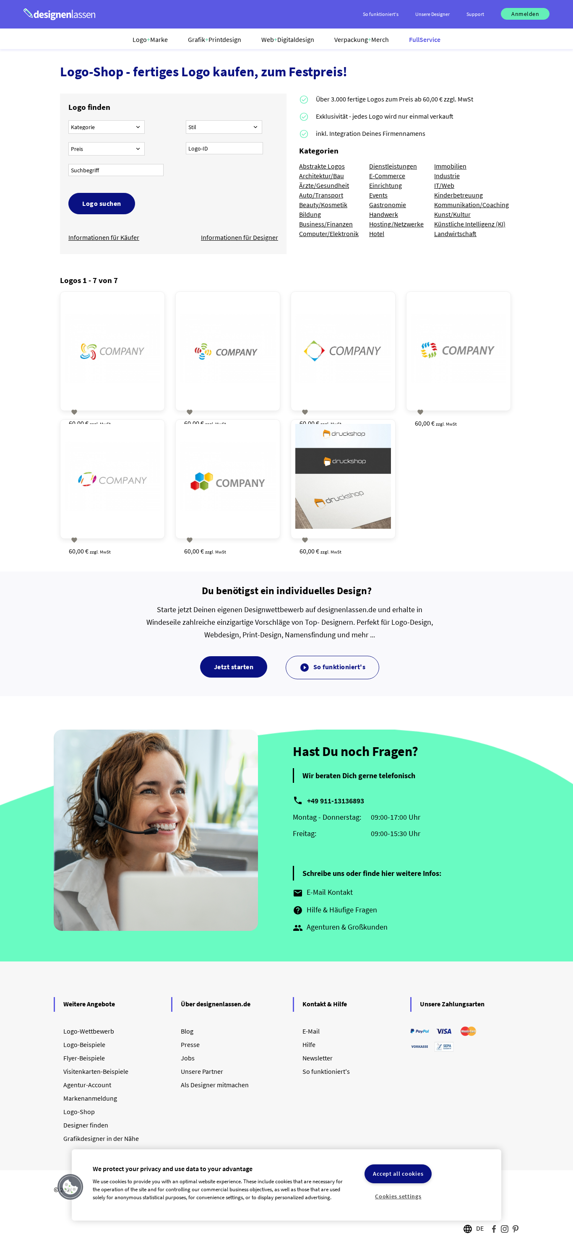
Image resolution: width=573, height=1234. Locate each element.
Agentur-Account (87, 1085)
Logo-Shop (79, 1111)
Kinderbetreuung (458, 195)
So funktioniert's (332, 667)
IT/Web (444, 185)
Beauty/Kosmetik (323, 204)
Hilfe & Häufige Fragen (335, 910)
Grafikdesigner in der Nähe (101, 1138)
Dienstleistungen (393, 166)
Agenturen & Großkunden (340, 927)
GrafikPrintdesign (214, 39)
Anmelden (525, 14)
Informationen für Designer (239, 237)
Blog (187, 1031)
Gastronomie (387, 204)
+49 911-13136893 (335, 800)
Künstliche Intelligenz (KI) (469, 224)
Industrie (447, 175)
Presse (190, 1044)
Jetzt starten (234, 666)
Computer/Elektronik (329, 233)
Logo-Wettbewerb (88, 1031)
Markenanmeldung (90, 1098)
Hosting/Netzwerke (396, 224)
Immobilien (450, 166)
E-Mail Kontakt (323, 892)
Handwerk (383, 214)
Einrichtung (385, 185)
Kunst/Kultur (452, 214)
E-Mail (311, 1031)
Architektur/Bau (321, 175)
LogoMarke (150, 39)
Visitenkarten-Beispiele (95, 1071)
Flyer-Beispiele (84, 1058)
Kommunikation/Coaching (471, 204)
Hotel (376, 233)
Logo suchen (101, 203)
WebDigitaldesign (287, 39)
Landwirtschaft (455, 233)
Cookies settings (398, 1196)
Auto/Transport (321, 195)
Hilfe (308, 1044)
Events (378, 195)
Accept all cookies (398, 1173)
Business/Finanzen (326, 224)
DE (480, 1228)
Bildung (310, 214)
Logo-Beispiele (84, 1044)
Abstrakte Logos (322, 166)
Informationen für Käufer (103, 237)
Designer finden (85, 1125)
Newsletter (317, 1058)
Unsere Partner (202, 1071)
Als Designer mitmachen (215, 1085)
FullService (424, 39)
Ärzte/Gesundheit (324, 185)
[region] (287, 1185)
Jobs (188, 1058)
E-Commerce (387, 175)
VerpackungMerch (361, 39)
